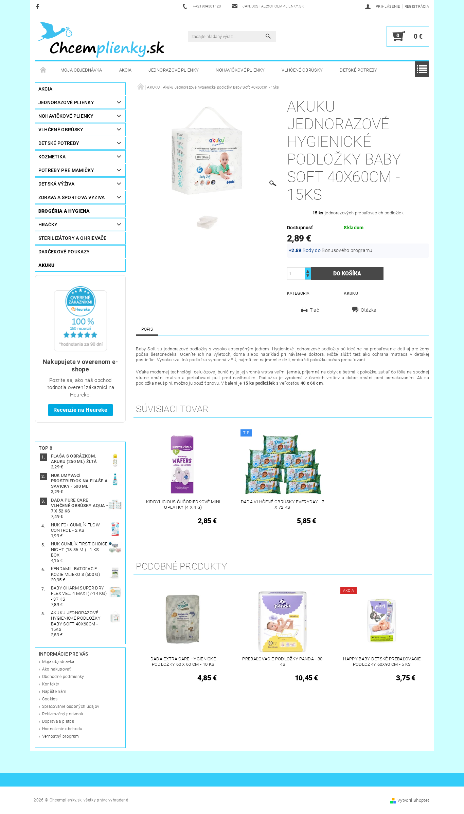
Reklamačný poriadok (62, 714)
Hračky (48, 224)
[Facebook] (38, 6)
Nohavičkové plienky (240, 70)
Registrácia (417, 6)
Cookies (49, 699)
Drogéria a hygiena (64, 211)
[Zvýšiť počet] (308, 270)
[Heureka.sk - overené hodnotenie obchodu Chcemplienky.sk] (80, 318)
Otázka (368, 310)
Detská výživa (56, 184)
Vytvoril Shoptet (413, 800)
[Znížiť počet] (308, 276)
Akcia (125, 70)
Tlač (314, 310)
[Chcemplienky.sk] (101, 39)
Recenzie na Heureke (80, 410)
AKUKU (46, 265)
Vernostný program (60, 736)
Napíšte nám (54, 691)
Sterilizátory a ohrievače (72, 238)
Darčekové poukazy (64, 251)
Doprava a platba (58, 721)
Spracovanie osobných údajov (71, 706)
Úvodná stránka (43, 70)
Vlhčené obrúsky (302, 70)
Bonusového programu (347, 250)
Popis (147, 329)
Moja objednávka (81, 70)
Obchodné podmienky (63, 676)
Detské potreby (358, 70)
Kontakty (50, 684)
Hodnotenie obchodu (62, 728)
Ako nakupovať (56, 669)
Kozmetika (52, 156)
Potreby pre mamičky (66, 170)
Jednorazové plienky (173, 70)
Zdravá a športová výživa (71, 197)
